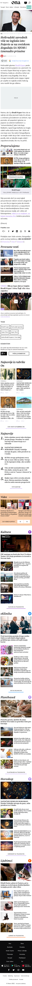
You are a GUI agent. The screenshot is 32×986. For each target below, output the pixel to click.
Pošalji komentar (19, 353)
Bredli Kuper (20, 65)
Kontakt (21, 979)
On (1, 33)
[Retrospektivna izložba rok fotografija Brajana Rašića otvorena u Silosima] (7, 588)
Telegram (20, 242)
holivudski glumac (17, 327)
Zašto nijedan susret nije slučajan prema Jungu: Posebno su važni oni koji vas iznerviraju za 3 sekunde (16, 440)
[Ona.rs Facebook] (9, 970)
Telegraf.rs (5, 2)
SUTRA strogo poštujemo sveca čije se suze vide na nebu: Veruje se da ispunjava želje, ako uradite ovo (15, 461)
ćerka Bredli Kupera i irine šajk (10, 337)
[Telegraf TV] (23, 970)
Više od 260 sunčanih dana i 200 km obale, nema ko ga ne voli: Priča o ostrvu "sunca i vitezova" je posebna (16, 471)
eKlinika (6, 614)
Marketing (10, 975)
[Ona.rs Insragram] (18, 970)
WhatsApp (5, 242)
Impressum (17, 975)
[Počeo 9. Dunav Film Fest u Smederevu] (7, 598)
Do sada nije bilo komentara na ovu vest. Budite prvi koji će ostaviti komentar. (14, 348)
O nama (5, 975)
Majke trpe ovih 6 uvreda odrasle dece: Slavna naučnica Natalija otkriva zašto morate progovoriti (15, 480)
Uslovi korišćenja (5, 316)
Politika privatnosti (13, 979)
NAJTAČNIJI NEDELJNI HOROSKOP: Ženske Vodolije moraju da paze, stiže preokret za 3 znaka (15, 450)
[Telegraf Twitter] (13, 970)
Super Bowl (5, 332)
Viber (13, 242)
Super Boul (14, 332)
